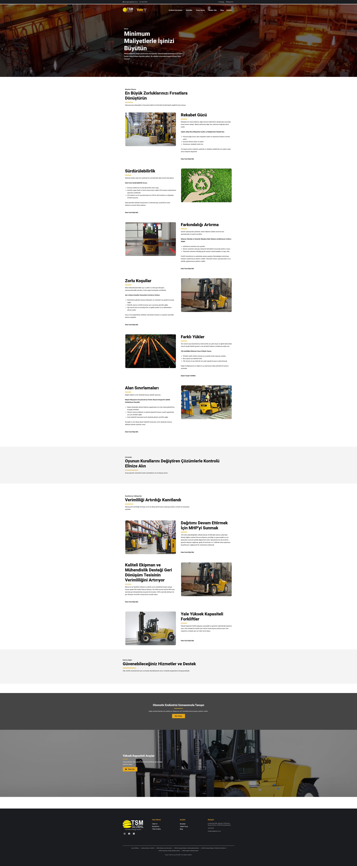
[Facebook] (129, 834)
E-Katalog (221, 2)
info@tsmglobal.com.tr (131, 2)
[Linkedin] (134, 834)
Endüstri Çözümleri (175, 10)
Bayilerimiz (230, 2)
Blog (222, 10)
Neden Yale (213, 10)
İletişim (229, 10)
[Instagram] (124, 834)
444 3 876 (144, 2)
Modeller (189, 10)
